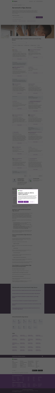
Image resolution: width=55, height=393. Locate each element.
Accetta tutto (20, 201)
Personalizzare (32, 201)
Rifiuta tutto (26, 201)
